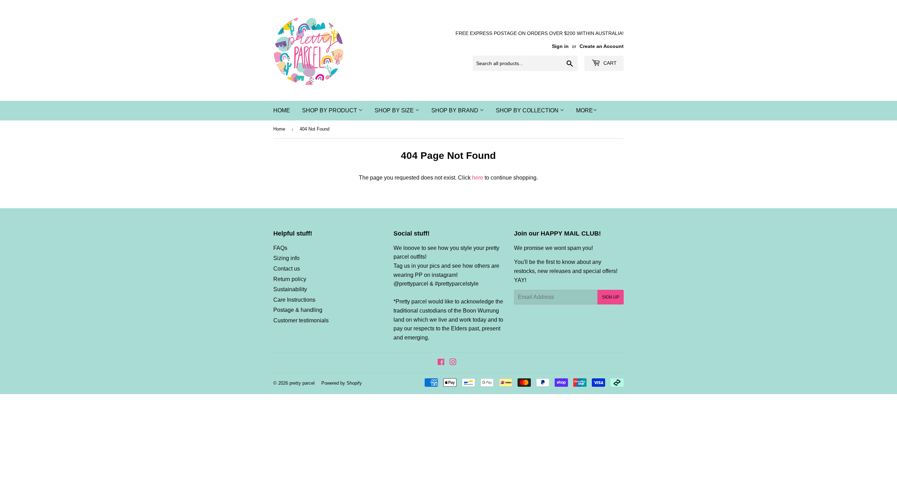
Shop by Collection (528, 110)
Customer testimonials (301, 320)
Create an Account (602, 46)
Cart (609, 63)
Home (281, 110)
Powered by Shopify (341, 383)
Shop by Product (330, 110)
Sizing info (286, 258)
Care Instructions (294, 300)
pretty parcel (302, 383)
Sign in (560, 46)
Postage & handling (297, 310)
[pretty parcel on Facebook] (441, 363)
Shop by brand (455, 110)
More (584, 110)
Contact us (286, 269)
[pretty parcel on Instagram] (453, 363)
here (477, 178)
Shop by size (395, 110)
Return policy (289, 279)
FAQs (280, 248)
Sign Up (610, 297)
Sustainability (290, 289)
